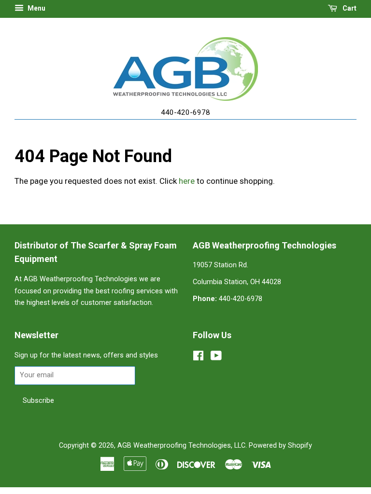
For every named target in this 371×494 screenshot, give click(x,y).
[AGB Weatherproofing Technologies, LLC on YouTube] (216, 358)
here (187, 181)
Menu (35, 8)
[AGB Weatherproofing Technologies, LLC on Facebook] (198, 358)
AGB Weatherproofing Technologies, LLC (181, 445)
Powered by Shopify (280, 445)
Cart (349, 8)
